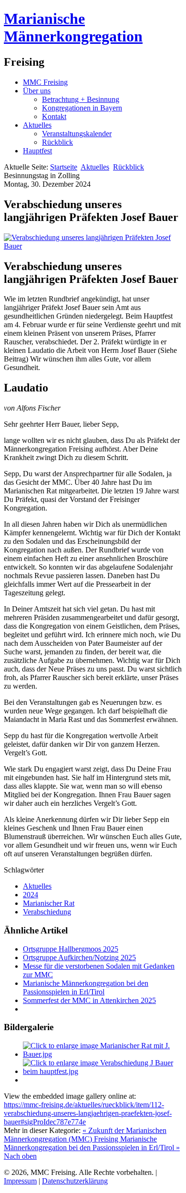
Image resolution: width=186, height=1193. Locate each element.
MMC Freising (45, 82)
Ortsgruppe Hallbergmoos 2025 (70, 949)
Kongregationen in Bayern (82, 108)
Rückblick (57, 142)
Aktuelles (37, 125)
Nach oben (20, 1156)
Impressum (20, 1181)
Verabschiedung (47, 912)
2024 (30, 895)
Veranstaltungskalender (77, 134)
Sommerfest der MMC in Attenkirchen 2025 (89, 1000)
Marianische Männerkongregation (73, 27)
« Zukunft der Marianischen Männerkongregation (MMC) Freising (85, 1134)
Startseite (63, 167)
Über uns (37, 91)
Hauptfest (37, 151)
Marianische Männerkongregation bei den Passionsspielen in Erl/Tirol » (92, 1143)
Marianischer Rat (48, 903)
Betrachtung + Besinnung (80, 99)
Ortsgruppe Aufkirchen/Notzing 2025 (79, 957)
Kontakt (54, 116)
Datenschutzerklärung (75, 1181)
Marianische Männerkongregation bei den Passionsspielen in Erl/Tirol (85, 987)
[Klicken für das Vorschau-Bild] (93, 246)
